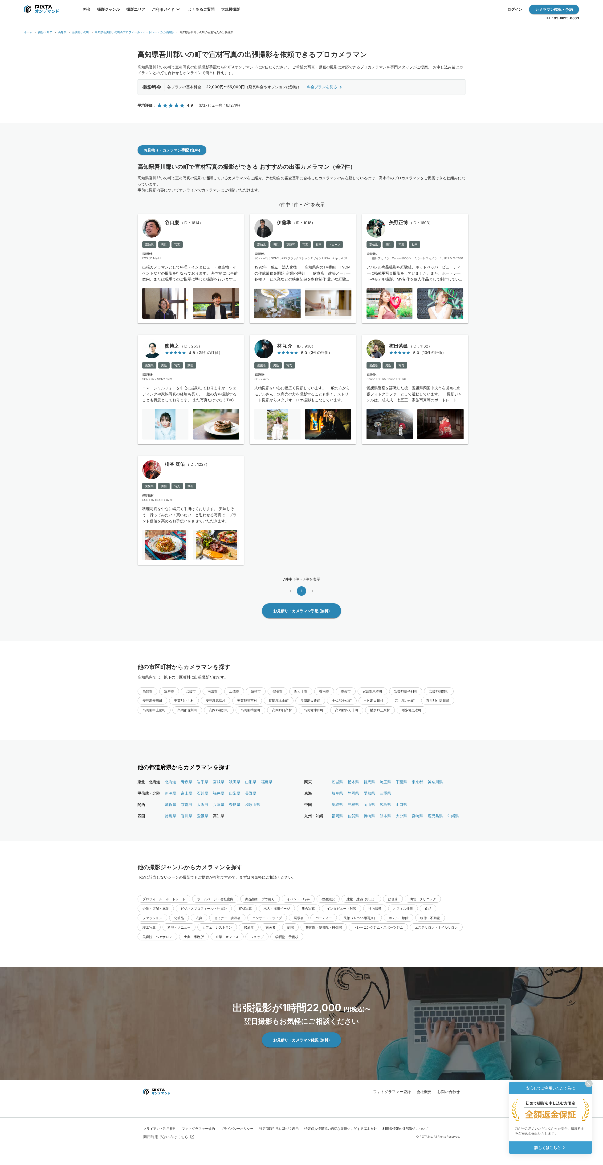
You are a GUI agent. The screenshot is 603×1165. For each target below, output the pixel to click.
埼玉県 (385, 781)
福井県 (218, 793)
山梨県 (234, 793)
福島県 (266, 781)
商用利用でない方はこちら (165, 1136)
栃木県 (353, 781)
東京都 (417, 781)
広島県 (385, 804)
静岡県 (353, 793)
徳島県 (170, 815)
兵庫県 (218, 804)
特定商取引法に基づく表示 (279, 1129)
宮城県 (218, 781)
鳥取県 (337, 804)
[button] (147, 691)
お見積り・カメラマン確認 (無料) (301, 1040)
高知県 (62, 32)
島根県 (353, 804)
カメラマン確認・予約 (554, 9)
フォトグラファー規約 (198, 1129)
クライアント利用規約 (159, 1129)
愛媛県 (202, 815)
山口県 (401, 804)
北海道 (170, 781)
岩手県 (202, 781)
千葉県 (401, 781)
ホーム (28, 32)
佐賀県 (353, 815)
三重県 (385, 793)
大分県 (401, 815)
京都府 (186, 804)
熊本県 (385, 815)
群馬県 (369, 781)
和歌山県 (252, 804)
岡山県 (369, 804)
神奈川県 (435, 781)
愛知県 (369, 793)
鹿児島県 (435, 815)
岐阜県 (337, 793)
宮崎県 (417, 815)
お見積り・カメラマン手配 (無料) (172, 150)
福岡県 (337, 815)
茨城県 (337, 781)
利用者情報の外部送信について (406, 1129)
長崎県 (369, 815)
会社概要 (424, 1091)
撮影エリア (45, 32)
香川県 (186, 815)
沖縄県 (453, 815)
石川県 (202, 793)
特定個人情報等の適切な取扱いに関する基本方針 (340, 1129)
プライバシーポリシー (236, 1129)
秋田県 (234, 781)
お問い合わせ (448, 1091)
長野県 (250, 793)
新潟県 (170, 793)
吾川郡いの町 (80, 32)
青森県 (186, 781)
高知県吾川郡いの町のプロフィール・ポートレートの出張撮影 (134, 32)
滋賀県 (170, 804)
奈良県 (234, 804)
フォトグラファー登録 (392, 1091)
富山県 (186, 793)
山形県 (250, 781)
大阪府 (202, 804)
